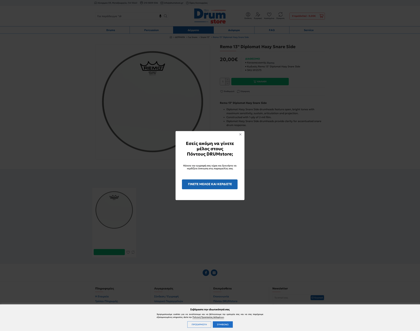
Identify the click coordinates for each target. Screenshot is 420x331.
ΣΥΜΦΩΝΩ (223, 324)
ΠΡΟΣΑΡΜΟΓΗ (199, 324)
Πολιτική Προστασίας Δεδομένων (208, 317)
